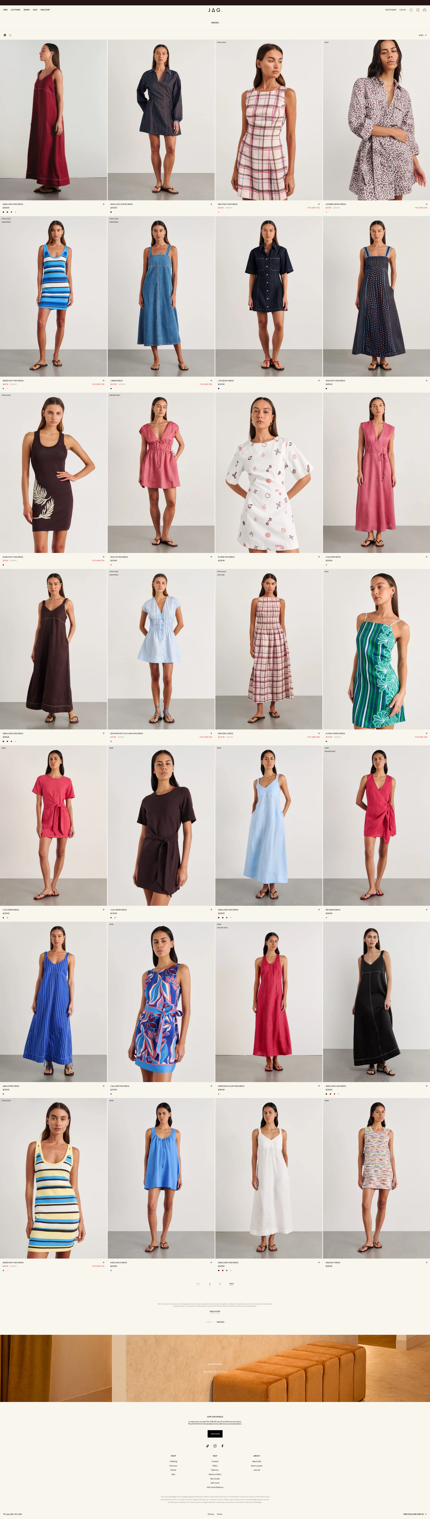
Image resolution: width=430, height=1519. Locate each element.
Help (215, 1456)
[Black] (3, 212)
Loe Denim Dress (226, 381)
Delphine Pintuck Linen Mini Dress (126, 733)
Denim (27, 10)
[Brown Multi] (111, 212)
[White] (19, 212)
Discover (45, 10)
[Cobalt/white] (3, 1094)
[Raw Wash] (218, 388)
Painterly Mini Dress (228, 204)
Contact (215, 1461)
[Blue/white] (111, 388)
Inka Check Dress (118, 1263)
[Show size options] (103, 204)
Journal (256, 1470)
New (5, 10)
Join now (215, 1434)
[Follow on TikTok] (207, 1446)
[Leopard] (326, 212)
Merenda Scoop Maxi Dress (231, 1086)
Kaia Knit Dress (333, 1263)
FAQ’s (215, 1466)
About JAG (256, 1461)
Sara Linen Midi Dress (13, 204)
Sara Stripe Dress (11, 1086)
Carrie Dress (116, 381)
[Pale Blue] (15, 212)
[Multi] (326, 1270)
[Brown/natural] (3, 565)
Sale (35, 10)
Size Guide (215, 1479)
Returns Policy (215, 1474)
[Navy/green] (326, 741)
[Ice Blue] (111, 741)
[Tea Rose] (326, 565)
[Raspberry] (7, 917)
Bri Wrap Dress (333, 910)
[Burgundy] (7, 212)
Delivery (215, 1470)
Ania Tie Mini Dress (119, 557)
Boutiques (390, 10)
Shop (173, 1456)
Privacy (211, 1514)
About (256, 1456)
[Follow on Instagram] (215, 1446)
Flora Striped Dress (335, 733)
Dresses (173, 1466)
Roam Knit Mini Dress (13, 557)
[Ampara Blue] (111, 1270)
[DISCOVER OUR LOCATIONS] (215, 1368)
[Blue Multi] (3, 388)
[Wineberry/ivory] (218, 565)
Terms (219, 1514)
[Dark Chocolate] (11, 212)
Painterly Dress (225, 733)
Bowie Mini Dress (226, 557)
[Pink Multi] (111, 565)
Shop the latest (228, 3)
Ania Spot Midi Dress (335, 381)
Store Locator (257, 1466)
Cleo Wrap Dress (11, 910)
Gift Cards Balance (215, 1487)
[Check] (218, 212)
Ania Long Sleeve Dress (121, 204)
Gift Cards (215, 1483)
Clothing (15, 10)
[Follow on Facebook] (222, 1446)
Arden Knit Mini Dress (13, 381)
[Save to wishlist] (104, 197)
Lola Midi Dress (333, 557)
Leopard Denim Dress (336, 204)
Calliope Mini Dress (119, 1086)
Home (208, 1322)
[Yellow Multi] (7, 388)
